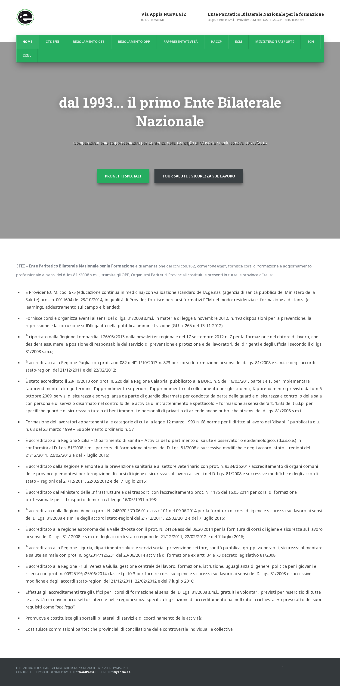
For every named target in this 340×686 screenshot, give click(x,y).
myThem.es (121, 672)
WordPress (86, 672)
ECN (310, 41)
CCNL (27, 55)
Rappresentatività (181, 41)
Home (27, 41)
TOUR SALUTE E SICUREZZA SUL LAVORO (198, 176)
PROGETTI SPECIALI (123, 176)
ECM (238, 41)
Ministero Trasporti (274, 41)
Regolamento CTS (89, 41)
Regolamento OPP (134, 41)
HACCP (216, 41)
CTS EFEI (52, 41)
